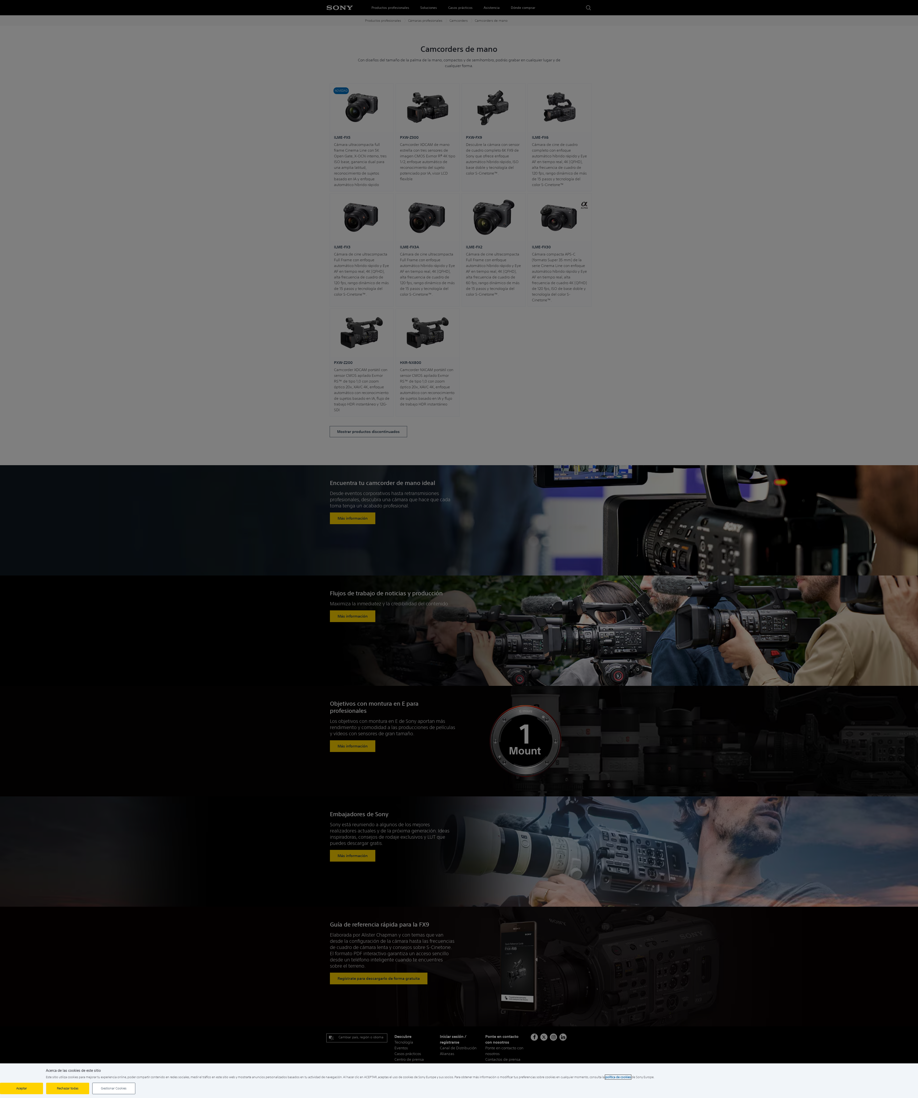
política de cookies (618, 1077)
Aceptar (21, 1088)
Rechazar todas (68, 1088)
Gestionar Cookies (113, 1088)
